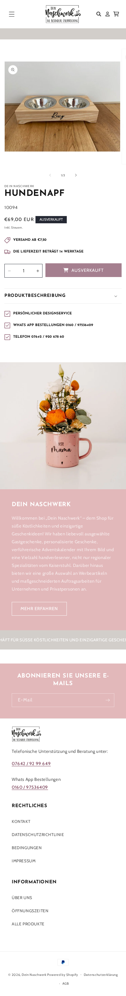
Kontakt (21, 821)
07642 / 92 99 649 (31, 763)
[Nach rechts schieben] (75, 175)
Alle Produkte (28, 924)
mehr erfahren (39, 608)
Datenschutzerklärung (101, 975)
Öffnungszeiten (30, 910)
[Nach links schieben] (50, 175)
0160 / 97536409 (30, 787)
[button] (11, 14)
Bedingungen (27, 847)
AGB (65, 983)
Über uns (22, 897)
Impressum (23, 860)
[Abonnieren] (107, 700)
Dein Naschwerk (34, 974)
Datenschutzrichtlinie (38, 834)
